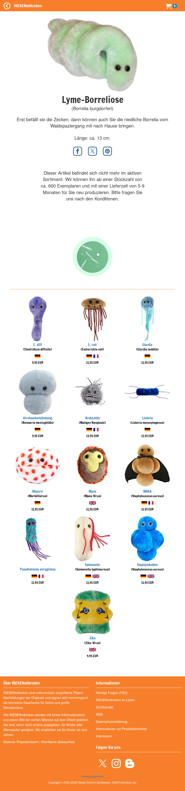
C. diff (37, 344)
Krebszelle (92, 418)
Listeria (147, 418)
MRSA (147, 491)
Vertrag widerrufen (92, 776)
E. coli (92, 344)
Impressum (104, 736)
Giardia (147, 344)
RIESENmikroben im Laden (115, 700)
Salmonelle (92, 564)
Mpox (92, 491)
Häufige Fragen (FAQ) (112, 692)
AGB (99, 714)
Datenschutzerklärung (111, 721)
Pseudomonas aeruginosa (38, 569)
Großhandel (104, 707)
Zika (92, 638)
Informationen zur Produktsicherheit (121, 728)
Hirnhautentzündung (37, 418)
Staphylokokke (147, 564)
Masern (37, 491)
